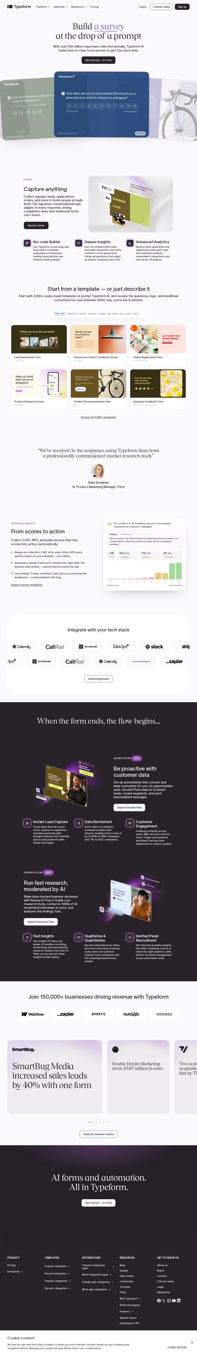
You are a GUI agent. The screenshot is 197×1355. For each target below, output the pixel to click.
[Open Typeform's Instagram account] (169, 1300)
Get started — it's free (98, 60)
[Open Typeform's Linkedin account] (179, 1300)
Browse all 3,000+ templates (98, 417)
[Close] (192, 1342)
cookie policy (93, 1348)
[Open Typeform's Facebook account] (159, 1300)
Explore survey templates (27, 584)
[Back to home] (19, 7)
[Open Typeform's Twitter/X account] (164, 1300)
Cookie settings (177, 1347)
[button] (44, 7)
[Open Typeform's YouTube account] (174, 1300)
